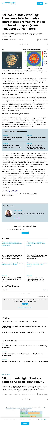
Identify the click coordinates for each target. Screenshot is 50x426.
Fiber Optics (4, 10)
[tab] (5, 290)
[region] (25, 293)
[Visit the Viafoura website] (45, 296)
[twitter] (25, 44)
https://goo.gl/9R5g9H (11, 191)
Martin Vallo (5, 394)
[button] (3, 3)
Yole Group (18, 394)
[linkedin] (22, 44)
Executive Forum (6, 374)
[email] (29, 44)
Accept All (25, 423)
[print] (47, 44)
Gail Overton (5, 39)
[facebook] (20, 44)
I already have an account (25, 307)
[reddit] (27, 44)
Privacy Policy (44, 419)
